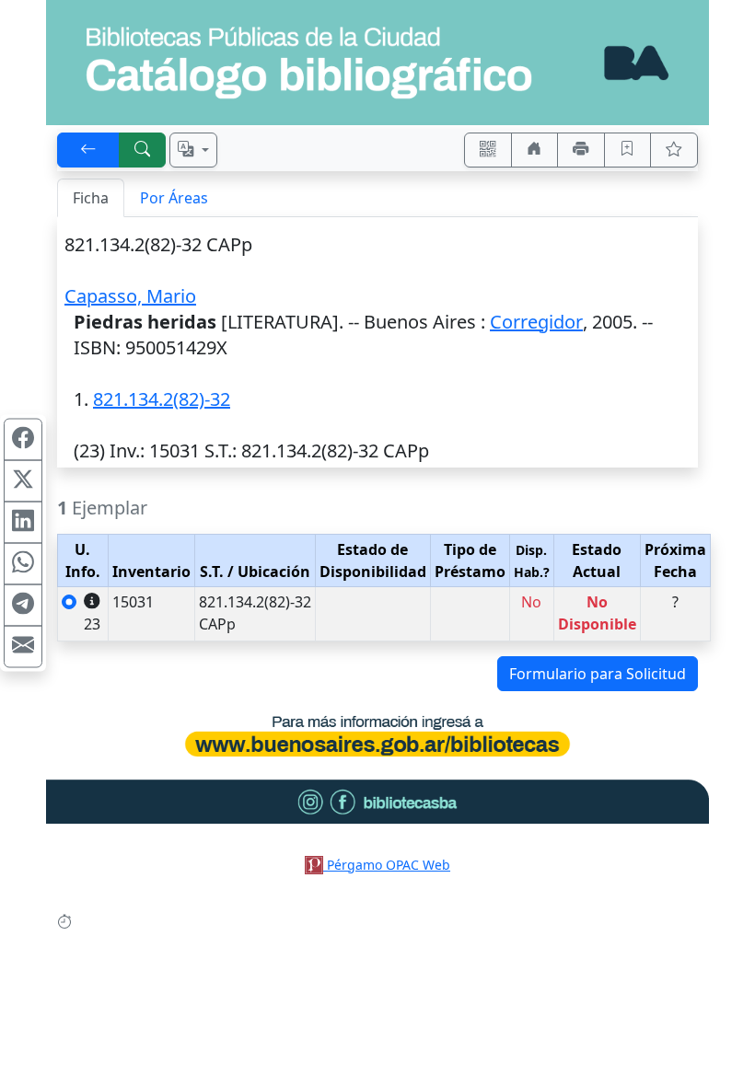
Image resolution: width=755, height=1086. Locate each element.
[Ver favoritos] (674, 150)
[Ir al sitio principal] (377, 62)
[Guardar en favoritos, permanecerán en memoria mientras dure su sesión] (628, 150)
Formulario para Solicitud (597, 674)
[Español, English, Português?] (193, 150)
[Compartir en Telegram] (23, 605)
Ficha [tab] (91, 198)
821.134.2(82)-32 (161, 399)
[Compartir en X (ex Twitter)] (23, 481)
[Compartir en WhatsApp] (23, 564)
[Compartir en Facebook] (23, 440)
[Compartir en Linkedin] (23, 523)
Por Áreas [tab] (174, 198)
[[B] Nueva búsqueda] (143, 150)
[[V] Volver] (88, 150)
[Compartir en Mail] (23, 647)
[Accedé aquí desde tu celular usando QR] (488, 150)
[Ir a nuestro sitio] (535, 150)
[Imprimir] (581, 150)
